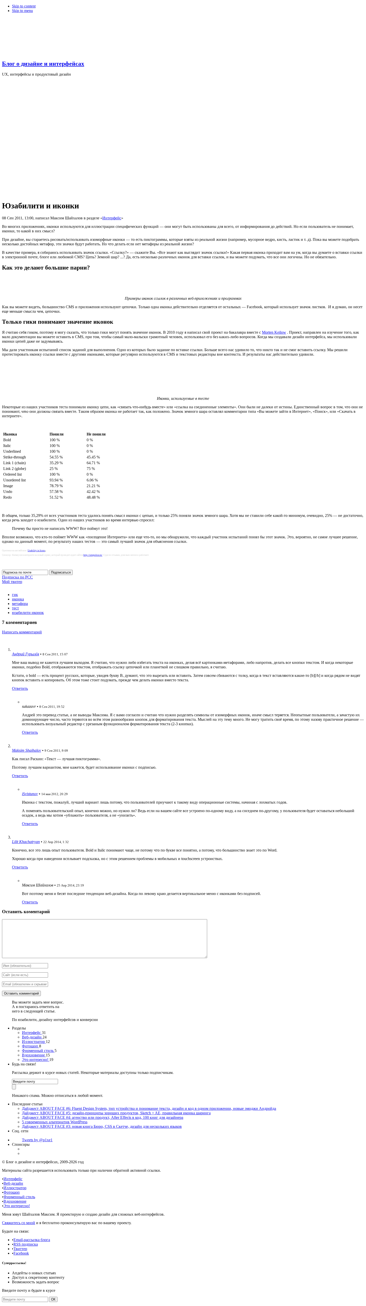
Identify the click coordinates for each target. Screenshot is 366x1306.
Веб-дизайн (32, 1037)
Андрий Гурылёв (25, 654)
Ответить (20, 688)
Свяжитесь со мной (18, 1223)
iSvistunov (30, 794)
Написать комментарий (22, 632)
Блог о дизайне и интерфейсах (43, 63)
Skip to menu (22, 10)
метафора (20, 603)
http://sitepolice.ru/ (92, 555)
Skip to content (24, 6)
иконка (18, 599)
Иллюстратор (34, 1041)
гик (15, 594)
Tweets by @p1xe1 (37, 1140)
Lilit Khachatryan (26, 842)
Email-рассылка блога (31, 1240)
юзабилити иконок (28, 612)
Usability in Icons (36, 550)
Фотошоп (30, 1046)
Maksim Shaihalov (26, 750)
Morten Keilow (274, 332)
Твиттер (20, 1249)
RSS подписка (25, 1244)
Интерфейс (111, 218)
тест (15, 608)
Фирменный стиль (38, 1050)
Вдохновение (34, 1055)
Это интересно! (35, 1059)
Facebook (21, 1253)
